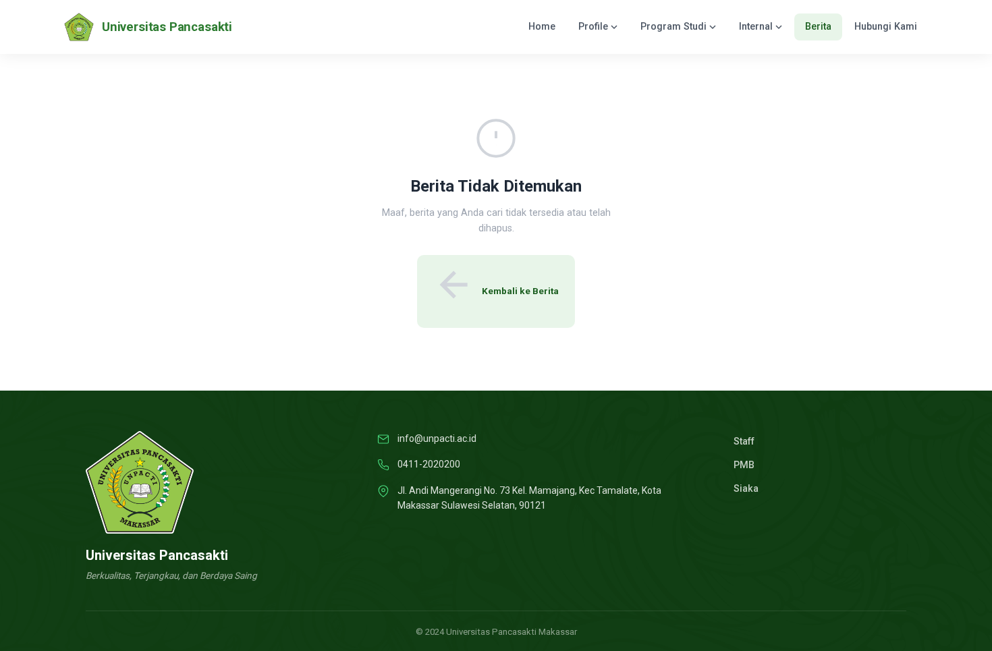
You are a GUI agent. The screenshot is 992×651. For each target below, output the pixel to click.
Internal (756, 26)
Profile (593, 26)
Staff (744, 441)
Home (541, 26)
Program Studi (673, 26)
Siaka (746, 488)
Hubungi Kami (885, 26)
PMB (744, 465)
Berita (818, 26)
